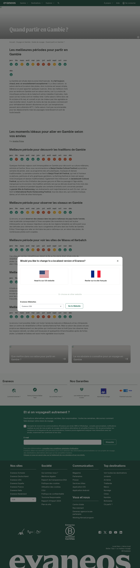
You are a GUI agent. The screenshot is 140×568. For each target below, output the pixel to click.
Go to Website (74, 306)
